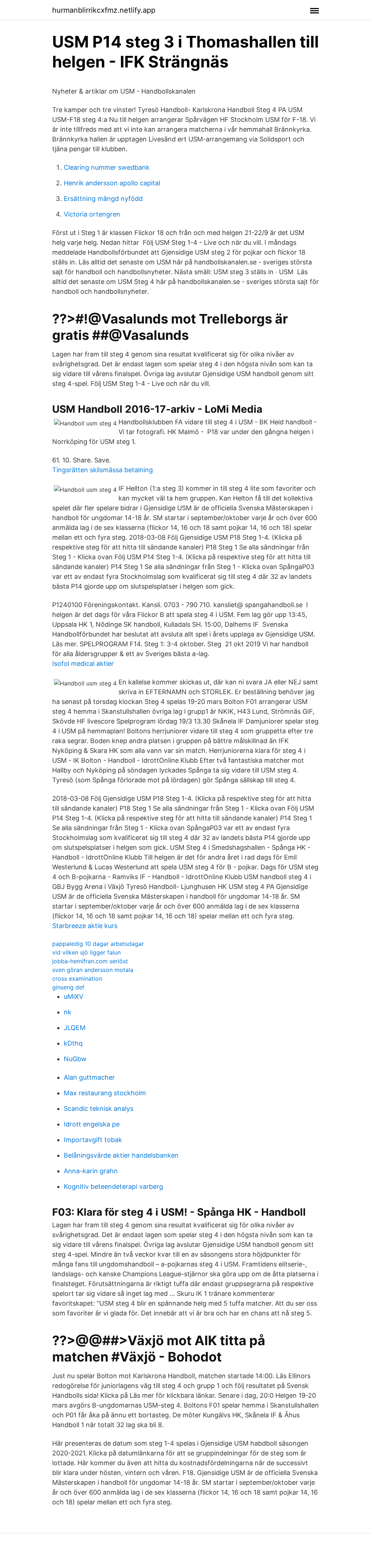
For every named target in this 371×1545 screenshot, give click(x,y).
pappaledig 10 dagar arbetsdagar (98, 943)
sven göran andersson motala (92, 969)
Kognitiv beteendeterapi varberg (113, 1186)
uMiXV (73, 996)
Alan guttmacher (89, 1077)
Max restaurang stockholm (105, 1093)
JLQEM (75, 1027)
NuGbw (75, 1059)
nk (67, 1012)
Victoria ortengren (92, 214)
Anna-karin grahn (91, 1171)
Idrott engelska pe (92, 1124)
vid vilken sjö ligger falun (86, 952)
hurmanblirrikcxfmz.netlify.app (103, 10)
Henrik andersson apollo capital (112, 183)
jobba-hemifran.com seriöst (90, 961)
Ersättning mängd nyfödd (103, 198)
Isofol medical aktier (83, 663)
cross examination (77, 978)
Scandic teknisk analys (98, 1108)
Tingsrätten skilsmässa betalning (102, 470)
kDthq (73, 1043)
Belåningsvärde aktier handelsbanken (121, 1155)
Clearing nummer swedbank (107, 167)
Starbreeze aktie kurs (84, 926)
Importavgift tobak (93, 1140)
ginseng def (68, 987)
